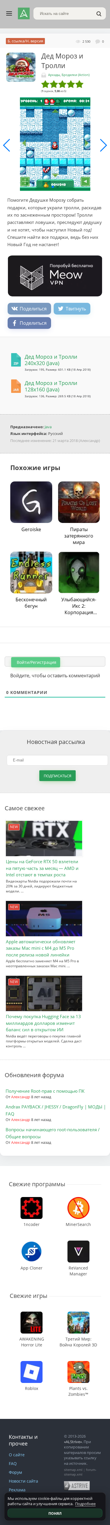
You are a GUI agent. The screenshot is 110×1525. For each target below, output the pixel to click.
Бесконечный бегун (31, 602)
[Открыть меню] (9, 13)
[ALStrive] (24, 13)
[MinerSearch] (78, 1200)
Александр (20, 1096)
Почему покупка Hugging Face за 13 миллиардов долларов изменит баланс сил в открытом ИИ (43, 1022)
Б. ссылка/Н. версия (25, 41)
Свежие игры (28, 1296)
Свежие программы (37, 1184)
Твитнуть (76, 308)
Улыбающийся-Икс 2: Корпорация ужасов (78, 606)
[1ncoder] (31, 1200)
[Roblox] (31, 1364)
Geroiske (31, 529)
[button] (53, 187)
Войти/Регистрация (36, 662)
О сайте (17, 1454)
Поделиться (33, 308)
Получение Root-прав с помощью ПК (45, 1091)
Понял (55, 1513)
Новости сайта (23, 1481)
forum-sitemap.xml (80, 1471)
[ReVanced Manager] (78, 1243)
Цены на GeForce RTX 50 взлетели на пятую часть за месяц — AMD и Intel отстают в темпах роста (42, 868)
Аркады (54, 74)
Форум (15, 1472)
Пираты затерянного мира (78, 535)
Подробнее (85, 1503)
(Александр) (89, 440)
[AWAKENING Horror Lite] (31, 1314)
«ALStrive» (73, 1441)
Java (48, 426)
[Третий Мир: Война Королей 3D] (78, 1314)
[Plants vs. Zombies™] (78, 1364)
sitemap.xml (73, 1469)
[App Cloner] (31, 1243)
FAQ (13, 1463)
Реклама (17, 1490)
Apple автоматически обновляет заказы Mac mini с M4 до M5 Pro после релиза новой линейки (40, 948)
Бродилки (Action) (75, 74)
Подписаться (57, 775)
